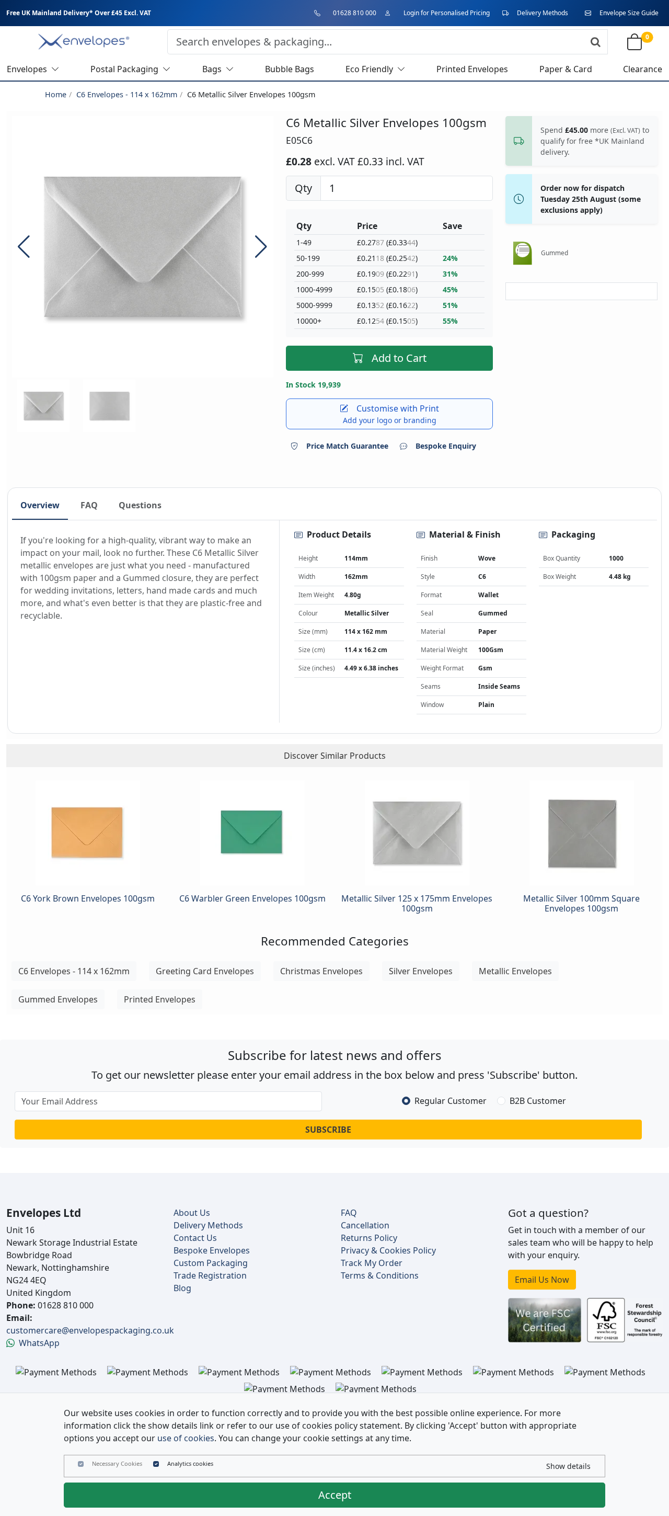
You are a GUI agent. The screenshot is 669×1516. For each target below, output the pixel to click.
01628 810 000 (354, 12)
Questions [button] (140, 505)
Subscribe (328, 1129)
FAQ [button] (89, 505)
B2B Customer (538, 1101)
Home (55, 94)
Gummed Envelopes (58, 999)
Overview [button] (40, 505)
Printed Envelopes (159, 999)
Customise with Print (391, 414)
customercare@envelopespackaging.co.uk (90, 1330)
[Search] (595, 41)
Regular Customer (450, 1101)
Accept (334, 1495)
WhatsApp (39, 1343)
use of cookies (185, 1438)
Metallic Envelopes (515, 971)
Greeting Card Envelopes (205, 971)
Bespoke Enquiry (446, 446)
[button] (261, 246)
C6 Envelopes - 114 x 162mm (126, 94)
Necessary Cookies (117, 1463)
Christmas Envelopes (321, 971)
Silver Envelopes (421, 971)
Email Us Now (542, 1279)
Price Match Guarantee (347, 446)
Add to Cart (399, 358)
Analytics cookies (190, 1463)
